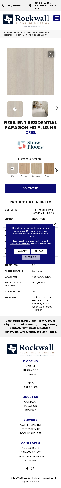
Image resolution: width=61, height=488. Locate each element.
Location (30, 405)
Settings (30, 257)
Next (56, 107)
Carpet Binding (30, 424)
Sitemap (30, 460)
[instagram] (32, 469)
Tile (30, 378)
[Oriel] (12, 168)
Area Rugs (31, 386)
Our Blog (30, 401)
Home (6, 32)
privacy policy (35, 241)
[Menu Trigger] (56, 18)
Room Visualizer (30, 433)
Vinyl (22, 32)
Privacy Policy (31, 452)
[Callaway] (24, 168)
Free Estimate (30, 428)
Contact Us (30, 188)
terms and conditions (20, 243)
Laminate (31, 374)
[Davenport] (49, 168)
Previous (4, 107)
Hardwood (30, 369)
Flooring (14, 32)
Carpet (30, 365)
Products (30, 32)
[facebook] (27, 469)
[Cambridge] (37, 168)
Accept (22, 251)
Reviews (30, 409)
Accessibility (30, 447)
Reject (39, 251)
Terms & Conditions (30, 456)
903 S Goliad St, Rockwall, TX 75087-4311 (45, 6)
